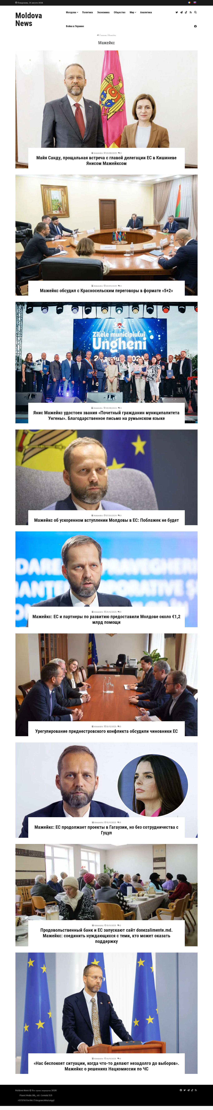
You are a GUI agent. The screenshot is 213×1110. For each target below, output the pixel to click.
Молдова (71, 12)
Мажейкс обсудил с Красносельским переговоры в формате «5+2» (106, 290)
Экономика (103, 12)
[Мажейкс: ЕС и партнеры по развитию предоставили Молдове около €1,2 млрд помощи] (106, 579)
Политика (87, 12)
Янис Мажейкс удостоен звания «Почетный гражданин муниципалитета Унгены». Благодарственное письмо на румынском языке (106, 415)
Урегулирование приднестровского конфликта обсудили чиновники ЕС (106, 731)
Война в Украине (75, 26)
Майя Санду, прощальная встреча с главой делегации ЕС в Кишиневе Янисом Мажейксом (106, 160)
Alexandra (98, 153)
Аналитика (146, 12)
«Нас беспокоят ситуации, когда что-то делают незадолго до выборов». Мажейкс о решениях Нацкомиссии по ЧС (106, 1066)
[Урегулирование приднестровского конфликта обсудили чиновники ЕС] (106, 684)
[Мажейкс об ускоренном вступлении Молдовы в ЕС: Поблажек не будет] (106, 477)
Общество (119, 12)
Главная (102, 35)
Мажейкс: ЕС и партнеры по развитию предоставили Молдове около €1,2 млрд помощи (106, 619)
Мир (132, 12)
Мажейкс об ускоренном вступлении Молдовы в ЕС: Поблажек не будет (106, 520)
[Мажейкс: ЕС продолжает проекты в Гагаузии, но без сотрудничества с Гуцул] (106, 790)
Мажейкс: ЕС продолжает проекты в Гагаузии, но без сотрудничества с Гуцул (106, 829)
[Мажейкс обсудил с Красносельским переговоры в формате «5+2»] (106, 235)
